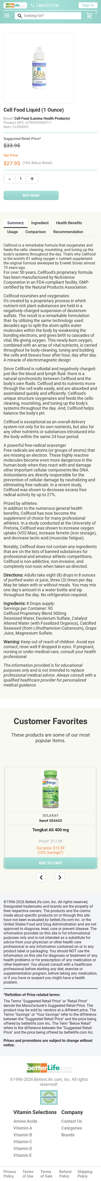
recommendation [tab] (68, 232)
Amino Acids (25, 1121)
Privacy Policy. (10, 1173)
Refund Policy (65, 1173)
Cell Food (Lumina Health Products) (42, 118)
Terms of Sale (46, 1173)
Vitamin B (22, 1134)
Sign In (88, 5)
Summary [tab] (15, 223)
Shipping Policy (85, 1173)
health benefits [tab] (69, 223)
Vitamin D (22, 1148)
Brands (67, 1134)
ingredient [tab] (40, 223)
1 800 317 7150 (47, 5)
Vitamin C (22, 1141)
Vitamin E (22, 1155)
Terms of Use (28, 1173)
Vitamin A (22, 1128)
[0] (89, 15)
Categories (71, 1128)
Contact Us (71, 1121)
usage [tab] (12, 232)
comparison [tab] (35, 232)
